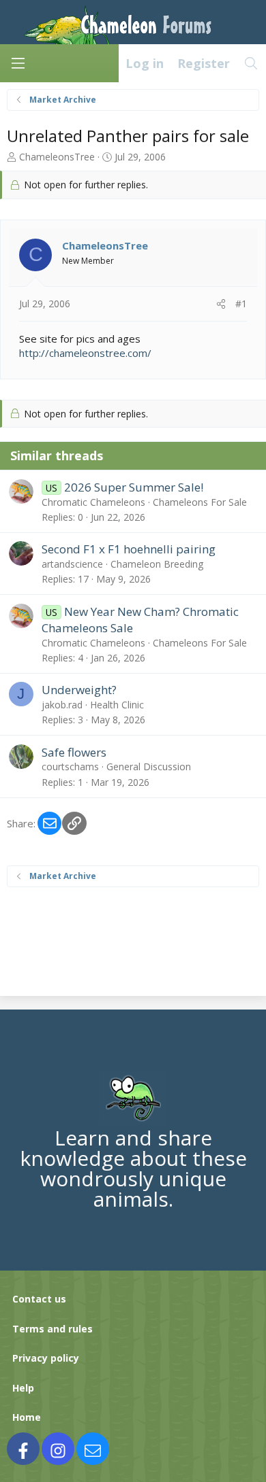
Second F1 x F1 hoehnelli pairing (129, 549)
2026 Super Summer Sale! (133, 487)
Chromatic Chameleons (93, 502)
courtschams (70, 766)
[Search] (251, 63)
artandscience (72, 563)
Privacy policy (45, 1357)
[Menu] (18, 63)
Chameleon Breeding (156, 563)
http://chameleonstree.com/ (85, 353)
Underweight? (79, 689)
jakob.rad (62, 704)
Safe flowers (74, 752)
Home (26, 1417)
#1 (241, 303)
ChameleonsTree (57, 156)
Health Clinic (117, 704)
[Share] (221, 304)
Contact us (39, 1298)
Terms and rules (52, 1328)
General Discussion (148, 766)
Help (23, 1387)
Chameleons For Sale (200, 502)
